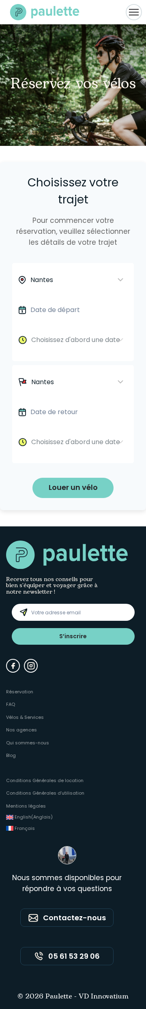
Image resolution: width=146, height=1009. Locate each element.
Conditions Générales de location (45, 780)
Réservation (19, 691)
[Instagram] (31, 666)
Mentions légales (26, 806)
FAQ (10, 704)
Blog (11, 755)
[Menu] (134, 12)
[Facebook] (13, 666)
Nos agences (21, 730)
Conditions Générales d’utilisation (45, 793)
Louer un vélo (73, 487)
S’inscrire (73, 636)
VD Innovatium (104, 997)
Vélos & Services (25, 717)
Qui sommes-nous (27, 743)
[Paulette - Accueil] (44, 12)
